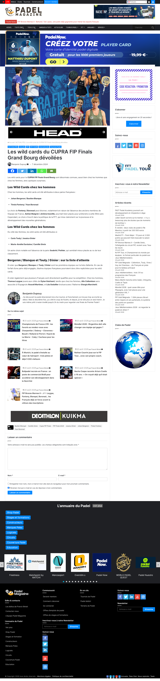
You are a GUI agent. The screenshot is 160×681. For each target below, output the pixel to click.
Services (101, 27)
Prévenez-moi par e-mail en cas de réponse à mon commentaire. (35, 488)
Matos (13, 2)
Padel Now (80, 575)
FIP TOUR (33, 147)
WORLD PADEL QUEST (101, 576)
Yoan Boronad (19, 429)
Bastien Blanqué (20, 426)
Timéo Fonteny (96, 426)
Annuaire (90, 27)
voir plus (97, 505)
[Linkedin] (32, 171)
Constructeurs (37, 2)
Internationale (44, 147)
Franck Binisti (43, 321)
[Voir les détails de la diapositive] (57, 132)
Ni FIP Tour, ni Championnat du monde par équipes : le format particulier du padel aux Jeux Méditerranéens (132, 255)
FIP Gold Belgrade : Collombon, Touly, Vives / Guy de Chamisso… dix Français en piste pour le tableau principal (133, 265)
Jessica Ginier (71, 426)
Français (132, 2)
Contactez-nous (12, 611)
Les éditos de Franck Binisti (17, 606)
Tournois (27, 2)
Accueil (9, 27)
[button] (63, 581)
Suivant (104, 132)
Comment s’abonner (51, 601)
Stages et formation (14, 637)
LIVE (7, 2)
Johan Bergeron (83, 426)
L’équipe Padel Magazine (16, 616)
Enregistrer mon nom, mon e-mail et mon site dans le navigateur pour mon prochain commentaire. (49, 484)
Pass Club (133, 676)
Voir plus (9, 627)
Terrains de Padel (87, 606)
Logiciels (9, 650)
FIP (27, 147)
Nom (10, 475)
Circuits (22, 147)
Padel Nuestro (124, 575)
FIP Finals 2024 (58, 426)
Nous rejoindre (143, 676)
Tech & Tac (31, 27)
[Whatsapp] (41, 171)
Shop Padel (10, 632)
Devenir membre (51, 2)
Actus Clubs (58, 27)
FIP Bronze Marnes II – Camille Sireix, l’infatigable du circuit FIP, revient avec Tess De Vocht (133, 245)
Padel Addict (85, 601)
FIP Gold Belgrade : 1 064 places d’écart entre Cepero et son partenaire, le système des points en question (132, 300)
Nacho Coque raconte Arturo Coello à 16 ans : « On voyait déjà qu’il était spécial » (90, 374)
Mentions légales (44, 676)
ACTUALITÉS (20, 142)
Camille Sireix (33, 426)
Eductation (10, 664)
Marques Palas (12, 646)
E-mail (61, 475)
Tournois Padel (71, 27)
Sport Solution (145, 575)
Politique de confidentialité (62, 676)
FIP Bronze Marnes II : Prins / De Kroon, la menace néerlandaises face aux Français (51, 22)
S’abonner (133, 123)
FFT (82, 27)
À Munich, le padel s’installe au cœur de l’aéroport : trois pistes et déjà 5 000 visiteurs (37, 355)
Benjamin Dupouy (19, 164)
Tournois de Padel (87, 596)
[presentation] (2, 564)
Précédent (11, 132)
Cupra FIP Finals (45, 426)
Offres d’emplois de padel (53, 610)
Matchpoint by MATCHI (14, 576)
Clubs (20, 2)
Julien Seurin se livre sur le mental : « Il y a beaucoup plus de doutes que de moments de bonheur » (132, 220)
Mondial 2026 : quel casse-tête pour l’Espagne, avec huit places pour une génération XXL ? (130, 290)
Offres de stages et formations (55, 615)
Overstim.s (58, 575)
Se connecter (48, 606)
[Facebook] (12, 171)
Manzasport (36, 575)
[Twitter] (22, 171)
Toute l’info (19, 27)
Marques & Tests (45, 27)
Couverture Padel (13, 660)
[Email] (51, 171)
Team (152, 676)
